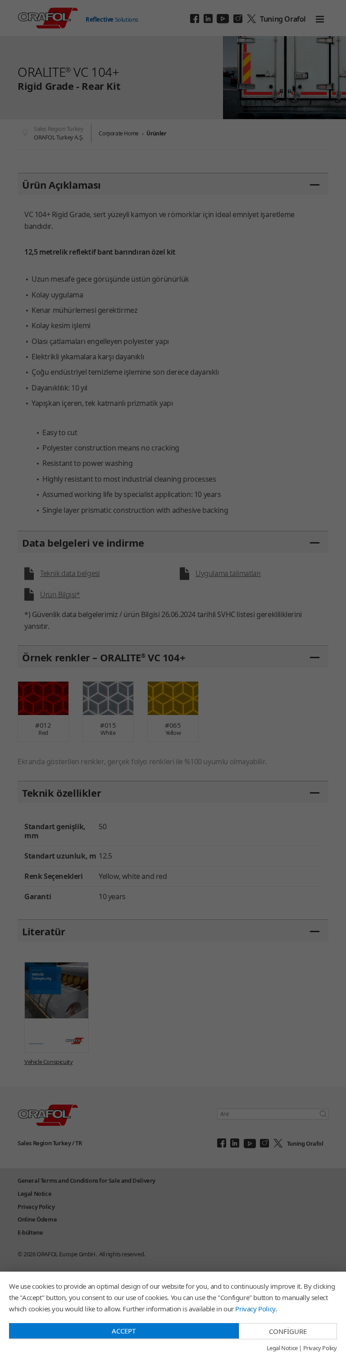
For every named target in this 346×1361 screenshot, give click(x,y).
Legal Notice (282, 1348)
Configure (288, 1331)
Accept (124, 1330)
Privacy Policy (255, 1308)
